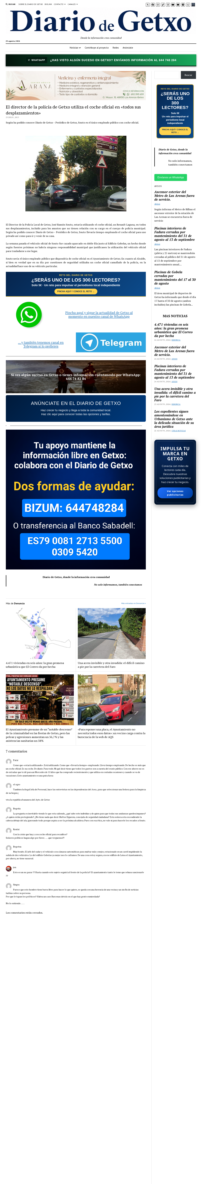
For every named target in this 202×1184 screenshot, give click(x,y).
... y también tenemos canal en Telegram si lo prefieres (41, 344)
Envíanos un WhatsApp (170, 177)
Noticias (74, 47)
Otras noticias (179, 431)
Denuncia (176, 340)
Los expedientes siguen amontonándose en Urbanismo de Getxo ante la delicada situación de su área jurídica (174, 418)
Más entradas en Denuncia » (133, 603)
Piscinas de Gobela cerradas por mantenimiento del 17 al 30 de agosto (175, 277)
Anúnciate (128, 47)
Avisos (157, 203)
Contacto (59, 4)
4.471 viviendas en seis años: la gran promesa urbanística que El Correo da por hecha (35, 665)
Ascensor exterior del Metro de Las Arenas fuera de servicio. (174, 195)
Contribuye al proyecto (97, 47)
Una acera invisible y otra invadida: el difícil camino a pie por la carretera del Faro (111, 665)
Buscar (188, 75)
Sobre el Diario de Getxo (30, 4)
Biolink (48, 4)
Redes (116, 47)
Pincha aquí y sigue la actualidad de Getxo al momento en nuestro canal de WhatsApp (99, 314)
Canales (72, 4)
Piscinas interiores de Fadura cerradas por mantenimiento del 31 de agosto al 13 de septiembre (174, 233)
